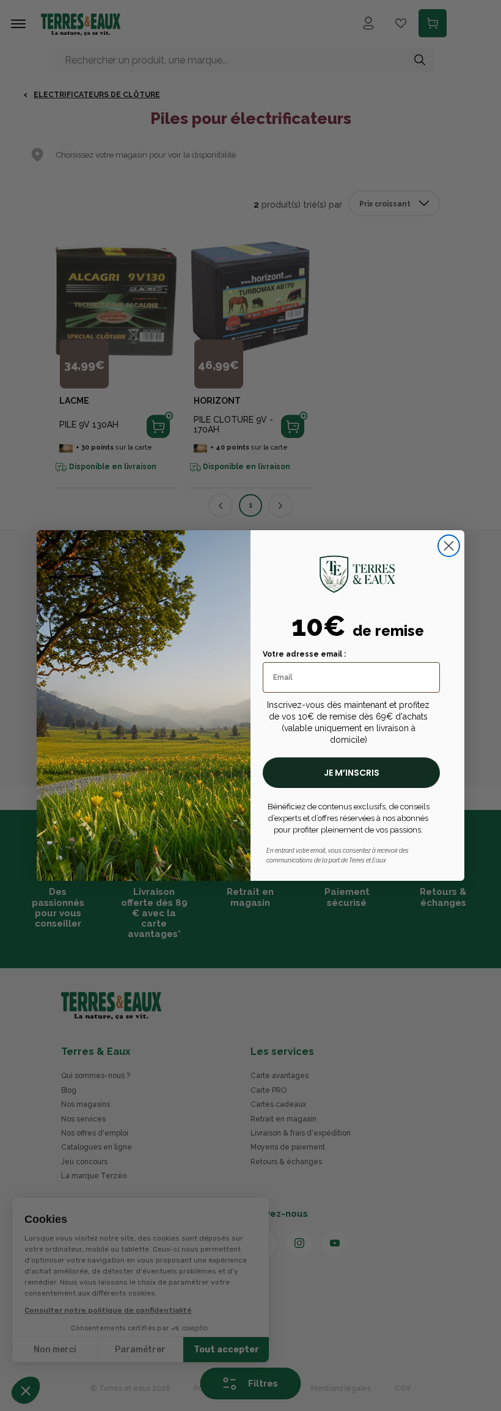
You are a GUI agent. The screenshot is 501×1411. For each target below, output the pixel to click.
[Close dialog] (448, 545)
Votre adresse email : (304, 654)
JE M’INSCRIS (351, 773)
